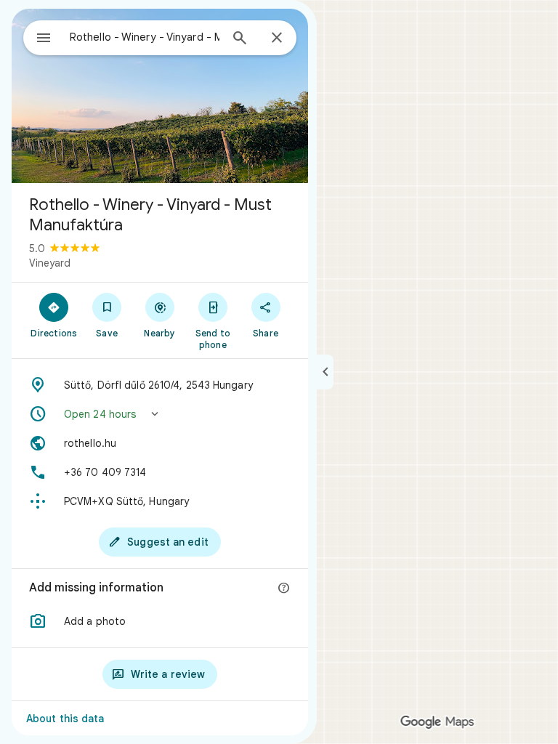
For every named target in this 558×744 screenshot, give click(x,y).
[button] (160, 414)
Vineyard (49, 263)
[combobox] (144, 37)
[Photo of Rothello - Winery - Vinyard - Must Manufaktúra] (160, 96)
